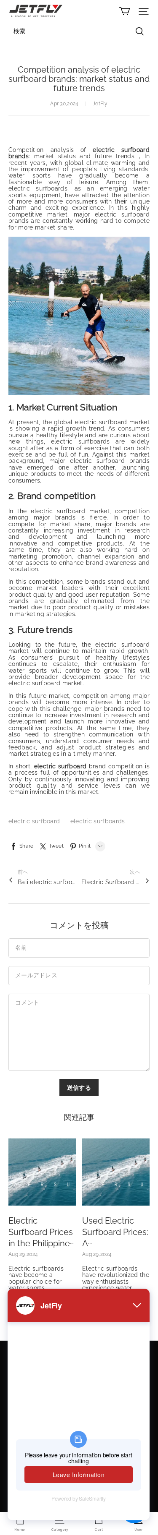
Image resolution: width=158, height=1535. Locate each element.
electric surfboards (97, 821)
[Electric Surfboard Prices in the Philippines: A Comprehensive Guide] (42, 1172)
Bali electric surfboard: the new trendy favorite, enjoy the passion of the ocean (47, 882)
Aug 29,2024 (23, 1254)
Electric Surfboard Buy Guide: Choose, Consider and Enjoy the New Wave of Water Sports (110, 882)
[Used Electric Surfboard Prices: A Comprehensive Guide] (116, 1172)
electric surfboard (35, 821)
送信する (79, 1087)
